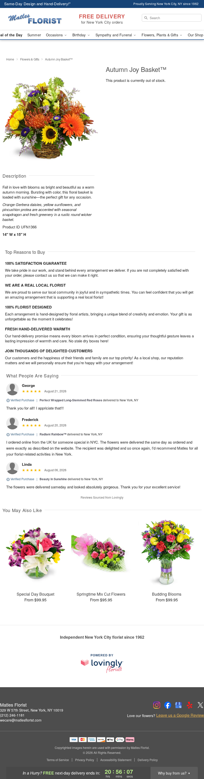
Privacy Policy (84, 759)
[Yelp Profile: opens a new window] (189, 705)
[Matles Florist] (34, 19)
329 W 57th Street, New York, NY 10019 (31, 710)
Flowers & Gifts (29, 59)
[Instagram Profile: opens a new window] (156, 705)
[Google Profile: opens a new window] (178, 705)
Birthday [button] (79, 34)
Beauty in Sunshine (53, 479)
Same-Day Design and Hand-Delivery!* (37, 3)
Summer (34, 34)
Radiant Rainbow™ (53, 434)
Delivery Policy (148, 759)
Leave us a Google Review (180, 715)
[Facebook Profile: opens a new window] (167, 705)
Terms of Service (58, 759)
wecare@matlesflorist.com (21, 720)
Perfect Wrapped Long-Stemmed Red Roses (71, 400)
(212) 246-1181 (12, 715)
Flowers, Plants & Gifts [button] (160, 34)
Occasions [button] (55, 34)
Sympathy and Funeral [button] (114, 34)
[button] (191, 758)
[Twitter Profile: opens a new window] (200, 705)
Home (10, 59)
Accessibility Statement (115, 759)
